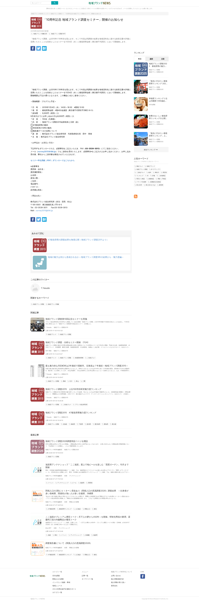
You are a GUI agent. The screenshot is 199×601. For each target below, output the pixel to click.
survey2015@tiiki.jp (44, 210)
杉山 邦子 (48, 528)
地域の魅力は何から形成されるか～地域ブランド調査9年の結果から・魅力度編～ (86, 257)
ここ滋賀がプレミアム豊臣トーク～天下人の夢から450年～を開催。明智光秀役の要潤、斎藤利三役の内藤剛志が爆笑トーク (87, 518)
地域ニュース (57, 586)
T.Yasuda (45, 288)
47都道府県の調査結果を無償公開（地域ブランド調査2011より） (78, 239)
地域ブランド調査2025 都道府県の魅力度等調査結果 (158, 65)
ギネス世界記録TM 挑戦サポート (64, 589)
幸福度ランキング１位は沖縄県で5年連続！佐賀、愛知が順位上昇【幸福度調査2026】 (158, 99)
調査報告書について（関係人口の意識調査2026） (68, 543)
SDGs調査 (152, 104)
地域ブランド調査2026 (71, 449)
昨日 (139, 59)
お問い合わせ (116, 576)
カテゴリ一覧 (57, 592)
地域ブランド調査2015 (61, 327)
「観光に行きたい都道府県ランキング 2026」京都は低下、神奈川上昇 (158, 82)
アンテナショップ (74, 476)
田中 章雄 (48, 351)
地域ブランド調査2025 (156, 72)
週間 (151, 59)
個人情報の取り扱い (118, 582)
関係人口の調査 (74, 502)
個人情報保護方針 (117, 579)
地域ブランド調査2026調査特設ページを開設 (66, 441)
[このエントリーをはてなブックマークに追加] (44, 48)
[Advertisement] (81, 70)
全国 (65, 476)
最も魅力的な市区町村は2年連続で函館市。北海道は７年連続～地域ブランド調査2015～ (86, 365)
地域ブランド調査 (154, 70)
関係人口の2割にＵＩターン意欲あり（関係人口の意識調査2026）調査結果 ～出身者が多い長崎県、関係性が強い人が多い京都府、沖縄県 (87, 492)
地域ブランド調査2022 (156, 124)
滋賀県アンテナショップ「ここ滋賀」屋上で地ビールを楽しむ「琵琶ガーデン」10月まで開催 (87, 466)
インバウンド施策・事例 (61, 582)
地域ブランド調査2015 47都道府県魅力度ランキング (70, 412)
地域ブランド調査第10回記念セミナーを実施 (66, 319)
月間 (162, 59)
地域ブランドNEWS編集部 (53, 449)
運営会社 (114, 586)
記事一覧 (85, 576)
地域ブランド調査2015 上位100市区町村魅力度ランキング (73, 389)
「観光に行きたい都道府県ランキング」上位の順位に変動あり (158, 134)
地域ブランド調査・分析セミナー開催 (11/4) (66, 342)
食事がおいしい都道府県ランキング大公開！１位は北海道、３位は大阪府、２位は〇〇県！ (158, 117)
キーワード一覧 (87, 579)
